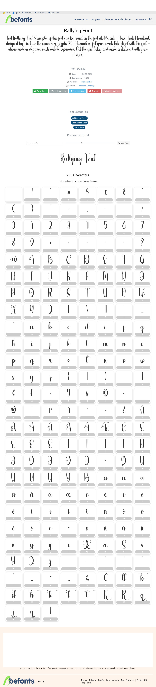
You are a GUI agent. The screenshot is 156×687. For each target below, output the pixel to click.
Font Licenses (112, 680)
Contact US (141, 680)
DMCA (101, 680)
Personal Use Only (86, 86)
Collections (108, 19)
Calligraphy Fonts (79, 118)
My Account (28, 13)
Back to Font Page (113, 91)
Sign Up (16, 13)
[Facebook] (43, 681)
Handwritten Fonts (79, 123)
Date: (74, 74)
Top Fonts (86, 683)
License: (71, 86)
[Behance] (39, 681)
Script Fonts (79, 127)
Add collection (78, 91)
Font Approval (127, 680)
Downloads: (77, 78)
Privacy (92, 680)
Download (41, 91)
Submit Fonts (55, 13)
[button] (151, 20)
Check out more (59, 91)
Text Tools (139, 19)
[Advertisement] (78, 650)
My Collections (41, 13)
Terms (84, 680)
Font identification (123, 19)
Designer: (73, 82)
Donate (95, 91)
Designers (95, 19)
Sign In (6, 13)
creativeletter (86, 82)
